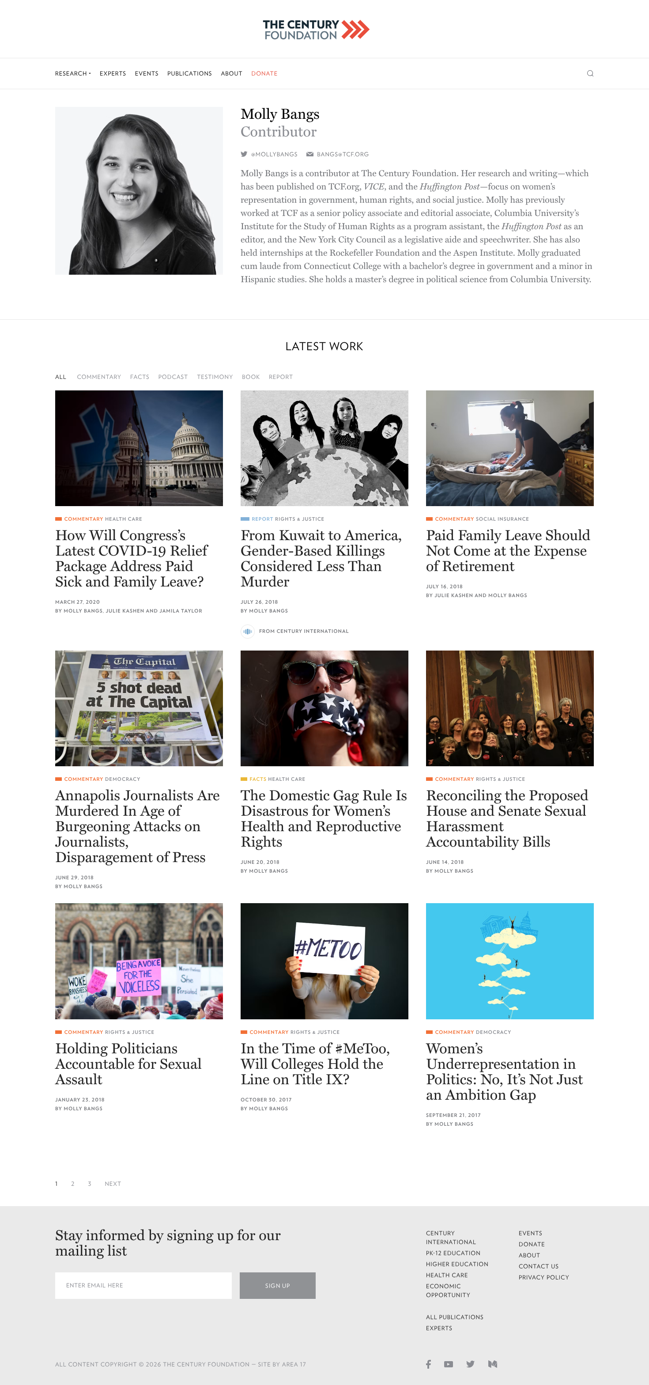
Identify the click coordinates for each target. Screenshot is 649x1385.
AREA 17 (294, 1364)
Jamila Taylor (180, 611)
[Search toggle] (590, 73)
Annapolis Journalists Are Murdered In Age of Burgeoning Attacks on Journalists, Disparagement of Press (137, 827)
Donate (264, 73)
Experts (113, 73)
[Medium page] (492, 1364)
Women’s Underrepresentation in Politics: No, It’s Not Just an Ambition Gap (504, 1072)
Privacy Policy (544, 1277)
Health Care (124, 519)
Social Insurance (502, 519)
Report (281, 377)
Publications (189, 73)
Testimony (215, 377)
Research (72, 73)
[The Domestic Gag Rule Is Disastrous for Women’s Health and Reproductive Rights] (324, 708)
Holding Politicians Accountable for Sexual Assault (128, 1064)
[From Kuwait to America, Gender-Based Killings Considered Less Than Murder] (324, 448)
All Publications (455, 1317)
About (231, 73)
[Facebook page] (428, 1364)
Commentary (99, 377)
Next (113, 1184)
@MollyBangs (273, 154)
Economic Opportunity (448, 1290)
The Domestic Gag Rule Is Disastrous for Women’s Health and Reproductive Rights (324, 819)
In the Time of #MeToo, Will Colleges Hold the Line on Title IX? (315, 1064)
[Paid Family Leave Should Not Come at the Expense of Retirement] (510, 448)
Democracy (122, 779)
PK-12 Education (453, 1253)
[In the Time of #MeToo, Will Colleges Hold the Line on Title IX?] (324, 961)
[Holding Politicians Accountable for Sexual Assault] (139, 961)
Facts (140, 377)
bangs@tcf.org (343, 154)
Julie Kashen (125, 611)
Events (147, 73)
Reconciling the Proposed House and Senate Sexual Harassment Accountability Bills (507, 819)
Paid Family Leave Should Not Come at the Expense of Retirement (508, 551)
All (61, 377)
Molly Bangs (83, 611)
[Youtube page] (448, 1364)
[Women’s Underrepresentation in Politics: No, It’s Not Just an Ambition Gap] (510, 961)
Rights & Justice (299, 519)
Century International (451, 1237)
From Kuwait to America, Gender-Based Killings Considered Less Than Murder (321, 559)
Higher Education (457, 1264)
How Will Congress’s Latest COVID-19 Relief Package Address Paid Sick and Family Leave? (131, 559)
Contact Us (539, 1266)
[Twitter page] (470, 1364)
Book (251, 377)
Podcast (173, 377)
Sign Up (277, 1286)
